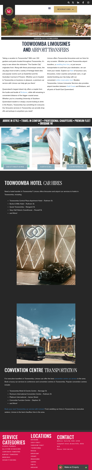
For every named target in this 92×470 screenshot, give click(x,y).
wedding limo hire (63, 64)
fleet (71, 71)
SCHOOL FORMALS (9, 446)
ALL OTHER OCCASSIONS (11, 449)
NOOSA (33, 451)
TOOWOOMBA (36, 448)
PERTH (33, 464)
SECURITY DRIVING (9, 460)
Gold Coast (71, 86)
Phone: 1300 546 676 (65, 449)
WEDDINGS (6, 457)
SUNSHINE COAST (37, 445)
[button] (68, 2)
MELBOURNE (35, 459)
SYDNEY (33, 456)
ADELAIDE (34, 467)
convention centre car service (66, 379)
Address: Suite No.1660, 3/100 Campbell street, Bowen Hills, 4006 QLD (70, 443)
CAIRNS (33, 462)
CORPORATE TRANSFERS (11, 452)
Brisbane (24, 92)
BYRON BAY (35, 453)
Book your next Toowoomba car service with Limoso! (24, 409)
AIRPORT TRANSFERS (10, 454)
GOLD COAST (35, 442)
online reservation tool (64, 80)
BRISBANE (34, 440)
